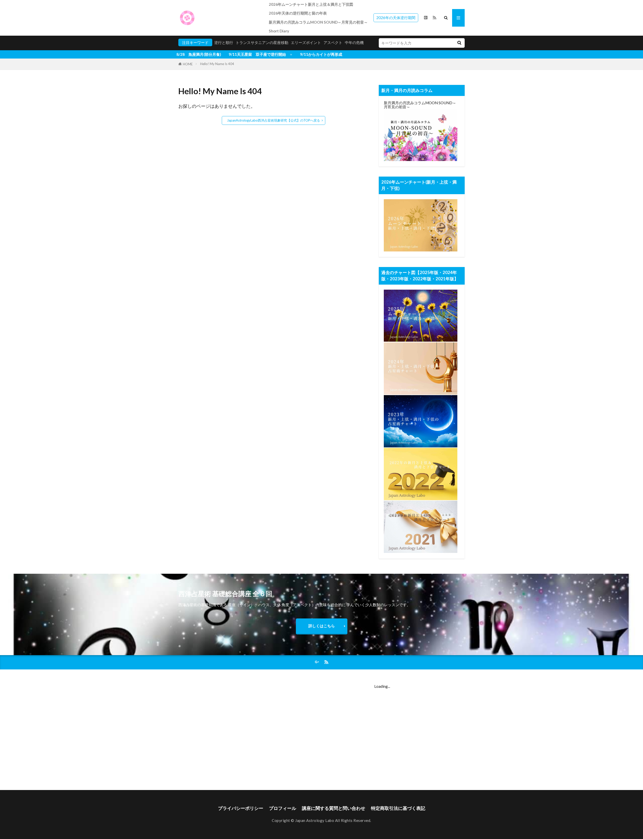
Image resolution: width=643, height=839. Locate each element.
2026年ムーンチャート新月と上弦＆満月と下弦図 (311, 4)
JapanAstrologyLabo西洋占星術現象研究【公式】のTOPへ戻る (273, 120)
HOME (188, 64)
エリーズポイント (306, 42)
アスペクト (333, 42)
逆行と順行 (223, 42)
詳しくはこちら (321, 625)
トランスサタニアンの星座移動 (262, 42)
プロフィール (282, 808)
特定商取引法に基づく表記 (398, 808)
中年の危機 (354, 42)
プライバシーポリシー (240, 808)
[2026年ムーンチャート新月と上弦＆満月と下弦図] (420, 250)
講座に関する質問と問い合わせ (333, 808)
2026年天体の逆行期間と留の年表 (298, 13)
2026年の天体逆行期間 (395, 17)
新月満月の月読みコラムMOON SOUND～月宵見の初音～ (318, 22)
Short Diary (279, 31)
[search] (459, 43)
